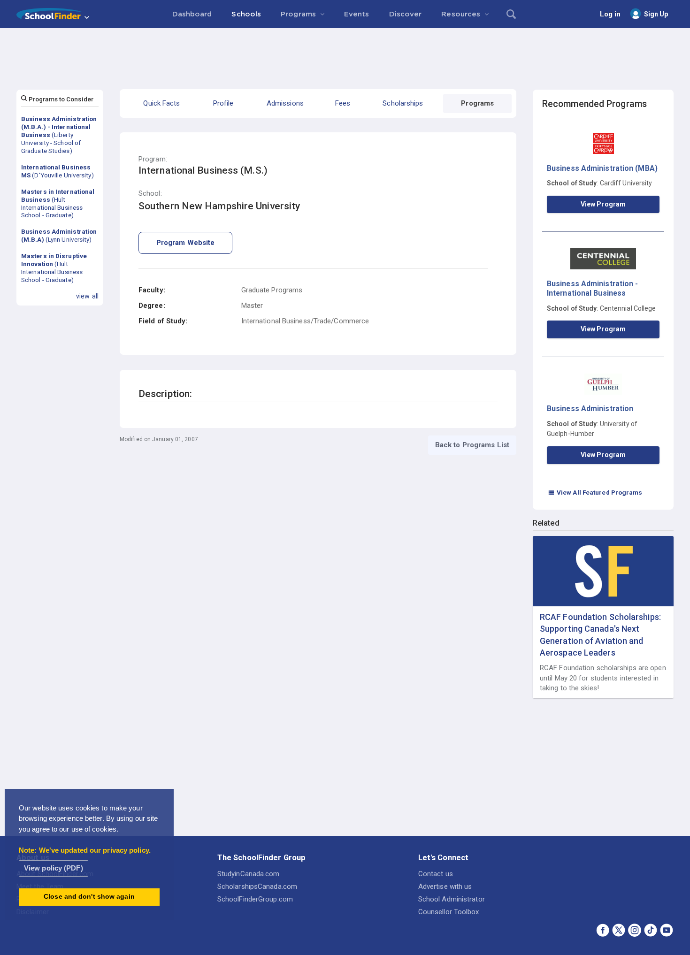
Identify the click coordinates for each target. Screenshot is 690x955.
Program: (152, 159)
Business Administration (590, 408)
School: (150, 193)
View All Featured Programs (595, 492)
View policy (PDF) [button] (53, 868)
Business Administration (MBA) (602, 168)
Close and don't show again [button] (89, 896)
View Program (603, 204)
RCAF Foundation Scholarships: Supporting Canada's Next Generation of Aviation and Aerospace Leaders (600, 634)
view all (87, 296)
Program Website (185, 242)
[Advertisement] (345, 54)
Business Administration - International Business (592, 288)
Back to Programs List (472, 445)
